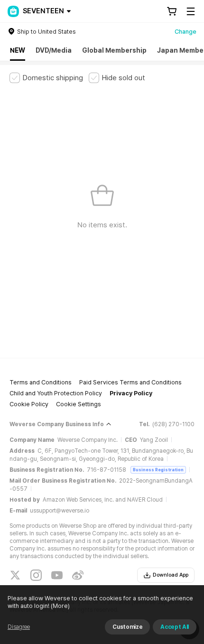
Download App (170, 575)
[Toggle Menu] (190, 11)
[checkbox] (46, 78)
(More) (60, 605)
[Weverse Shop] (13, 11)
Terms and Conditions (40, 382)
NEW (17, 50)
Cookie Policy (28, 404)
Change (185, 31)
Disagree (19, 627)
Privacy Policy (131, 393)
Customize (127, 627)
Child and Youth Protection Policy (55, 393)
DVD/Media (54, 50)
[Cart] (171, 11)
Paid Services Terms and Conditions (130, 382)
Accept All (174, 627)
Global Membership (114, 50)
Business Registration (158, 469)
